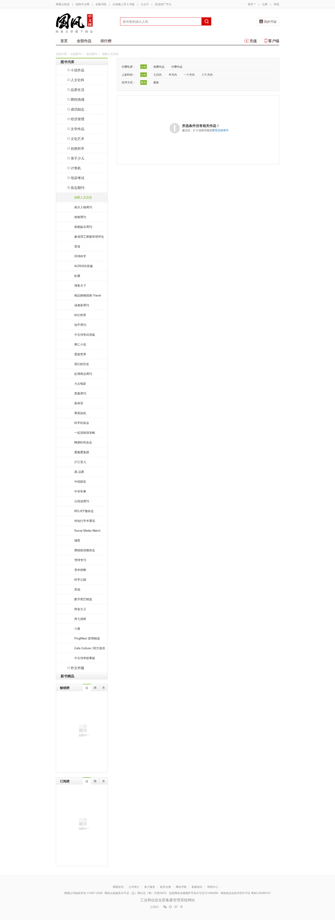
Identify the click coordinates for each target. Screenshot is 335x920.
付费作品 (176, 66)
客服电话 (196, 887)
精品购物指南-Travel (87, 295)
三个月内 (207, 74)
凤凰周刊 (80, 393)
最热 (143, 82)
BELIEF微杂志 (84, 511)
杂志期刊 (91, 54)
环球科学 (80, 256)
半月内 (173, 74)
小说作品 (77, 69)
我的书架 (270, 21)
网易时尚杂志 (83, 442)
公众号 (145, 4)
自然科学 (77, 148)
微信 (165, 907)
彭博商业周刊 (83, 373)
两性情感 (77, 99)
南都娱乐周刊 (83, 226)
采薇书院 (100, 4)
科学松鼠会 (81, 422)
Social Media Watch (87, 530)
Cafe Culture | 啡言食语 (89, 648)
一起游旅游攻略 (84, 432)
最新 (156, 82)
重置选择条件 (220, 130)
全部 (143, 66)
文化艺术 (77, 138)
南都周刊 (80, 217)
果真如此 (80, 413)
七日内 (157, 74)
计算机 (76, 167)
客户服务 (149, 887)
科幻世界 (80, 315)
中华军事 (80, 491)
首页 (64, 40)
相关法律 (165, 887)
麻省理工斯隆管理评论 (89, 236)
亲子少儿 (77, 158)
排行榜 (105, 40)
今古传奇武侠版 (84, 334)
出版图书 (75, 54)
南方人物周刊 (83, 207)
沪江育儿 (80, 462)
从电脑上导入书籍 (123, 4)
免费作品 (158, 66)
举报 (276, 4)
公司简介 (134, 887)
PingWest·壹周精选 (87, 638)
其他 (77, 589)
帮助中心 (212, 887)
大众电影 (80, 383)
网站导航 (181, 887)
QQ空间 (181, 907)
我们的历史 (81, 364)
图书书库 (67, 61)
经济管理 (77, 118)
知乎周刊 (80, 324)
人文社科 (77, 79)
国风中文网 (82, 4)
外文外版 (77, 667)
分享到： (155, 907)
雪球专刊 (80, 560)
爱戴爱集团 (81, 452)
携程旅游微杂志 (84, 550)
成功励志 (77, 109)
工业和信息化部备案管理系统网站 (167, 899)
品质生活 (77, 89)
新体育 (78, 403)
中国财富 (80, 481)
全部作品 (84, 40)
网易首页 (118, 887)
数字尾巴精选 (83, 599)
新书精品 (67, 675)
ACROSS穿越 (83, 266)
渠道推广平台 (163, 4)
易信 (170, 907)
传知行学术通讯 (84, 520)
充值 (253, 40)
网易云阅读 (63, 4)
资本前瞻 (80, 569)
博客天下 (80, 285)
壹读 (77, 246)
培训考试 (77, 177)
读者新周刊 (81, 305)
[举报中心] (291, 893)
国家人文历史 (83, 197)
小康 (77, 628)
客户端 (273, 40)
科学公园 (80, 579)
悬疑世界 (80, 354)
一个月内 (189, 74)
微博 (176, 907)
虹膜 (77, 275)
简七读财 (80, 618)
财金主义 (80, 609)
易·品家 (79, 471)
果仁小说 (80, 344)
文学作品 (77, 128)
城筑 (77, 540)
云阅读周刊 (81, 501)
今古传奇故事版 (84, 658)
